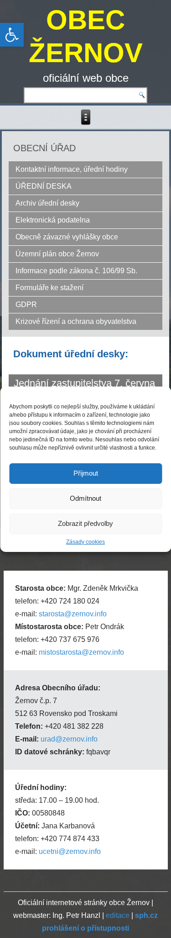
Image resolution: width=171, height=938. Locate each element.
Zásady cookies (85, 542)
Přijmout (85, 473)
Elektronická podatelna (53, 220)
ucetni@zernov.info (70, 851)
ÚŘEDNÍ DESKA (44, 186)
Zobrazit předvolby (85, 523)
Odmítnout (85, 498)
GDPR (26, 304)
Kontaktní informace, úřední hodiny (72, 169)
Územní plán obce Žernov (57, 254)
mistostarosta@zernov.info (81, 652)
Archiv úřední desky (47, 203)
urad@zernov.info (69, 739)
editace (118, 915)
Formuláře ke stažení (49, 287)
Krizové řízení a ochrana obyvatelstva (76, 321)
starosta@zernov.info (73, 614)
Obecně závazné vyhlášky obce (67, 237)
